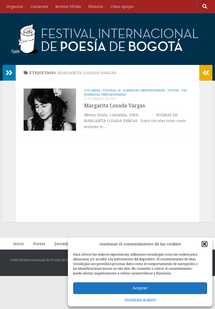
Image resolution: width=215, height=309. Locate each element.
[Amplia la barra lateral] (9, 73)
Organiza (14, 6)
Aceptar (140, 288)
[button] (204, 244)
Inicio (18, 244)
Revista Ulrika (68, 6)
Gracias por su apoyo (140, 299)
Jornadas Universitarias (144, 90)
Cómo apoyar (122, 6)
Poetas (173, 90)
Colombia (92, 90)
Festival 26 (112, 90)
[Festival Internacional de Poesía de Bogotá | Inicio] (105, 39)
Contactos (39, 6)
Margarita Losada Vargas (114, 106)
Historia (95, 6)
